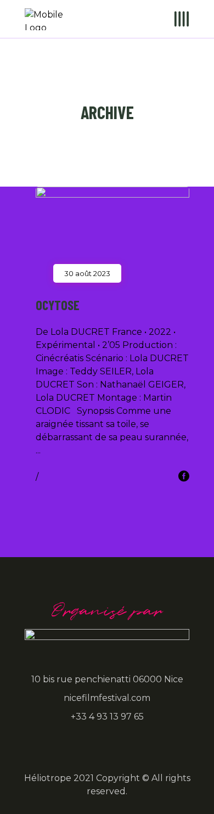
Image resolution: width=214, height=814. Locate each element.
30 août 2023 (87, 273)
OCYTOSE (58, 305)
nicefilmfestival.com (107, 698)
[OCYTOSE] (112, 230)
